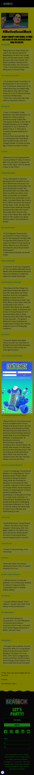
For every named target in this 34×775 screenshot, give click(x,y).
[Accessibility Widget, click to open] (2, 772)
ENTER (24, 375)
